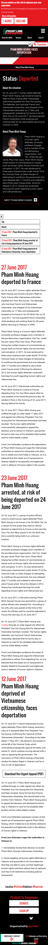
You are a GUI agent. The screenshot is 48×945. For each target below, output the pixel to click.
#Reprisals (38, 886)
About (3, 226)
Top (2, 221)
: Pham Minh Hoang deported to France (19, 233)
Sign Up (24, 911)
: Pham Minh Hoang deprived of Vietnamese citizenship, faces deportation (19, 250)
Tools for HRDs (7, 37)
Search (41, 37)
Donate (18, 37)
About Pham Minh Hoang (25, 67)
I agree (7, 21)
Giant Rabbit (33, 926)
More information (9, 15)
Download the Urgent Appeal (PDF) (24, 774)
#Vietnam (18, 886)
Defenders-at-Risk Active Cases (36, 937)
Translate (42, 44)
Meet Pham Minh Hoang (18, 200)
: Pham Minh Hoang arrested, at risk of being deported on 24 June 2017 (19, 242)
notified (4, 625)
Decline (20, 21)
